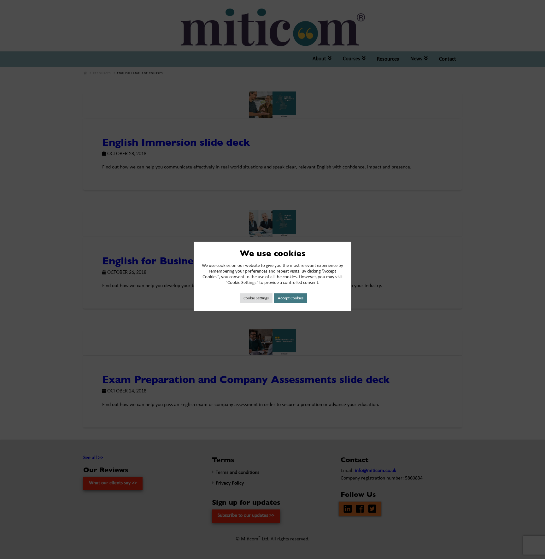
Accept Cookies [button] (290, 298)
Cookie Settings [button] (256, 298)
